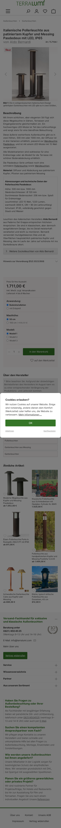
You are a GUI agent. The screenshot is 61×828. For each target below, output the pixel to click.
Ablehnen (9, 431)
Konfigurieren (50, 431)
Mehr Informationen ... (30, 414)
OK (30, 423)
